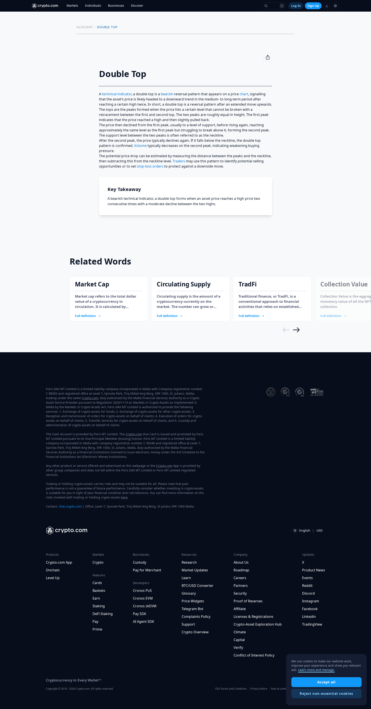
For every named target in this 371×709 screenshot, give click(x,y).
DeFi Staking (103, 614)
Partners (241, 585)
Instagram (310, 601)
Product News (313, 570)
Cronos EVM (143, 598)
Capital (239, 640)
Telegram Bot (192, 609)
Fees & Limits (279, 689)
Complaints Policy (196, 616)
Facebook (310, 609)
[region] (326, 680)
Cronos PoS (142, 590)
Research (189, 562)
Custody (139, 562)
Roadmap (241, 570)
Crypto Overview (195, 632)
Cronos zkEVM (145, 606)
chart (244, 94)
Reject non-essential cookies (326, 693)
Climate (240, 632)
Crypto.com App (59, 562)
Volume (140, 145)
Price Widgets (193, 601)
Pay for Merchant (147, 570)
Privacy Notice (258, 689)
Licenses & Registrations (253, 616)
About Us (241, 562)
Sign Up (313, 6)
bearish (167, 94)
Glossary (189, 593)
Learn (186, 578)
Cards (97, 583)
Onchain (53, 570)
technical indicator (116, 94)
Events (307, 578)
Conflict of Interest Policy (254, 655)
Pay (95, 621)
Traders (179, 161)
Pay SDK (139, 614)
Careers (240, 578)
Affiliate (240, 609)
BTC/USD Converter (197, 585)
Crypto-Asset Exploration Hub (258, 624)
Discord (308, 593)
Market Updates (195, 570)
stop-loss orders (150, 166)
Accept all (326, 682)
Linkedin (309, 616)
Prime (97, 629)
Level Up (53, 578)
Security (240, 593)
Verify (238, 647)
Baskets (99, 590)
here (124, 497)
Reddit (307, 585)
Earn (96, 598)
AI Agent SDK (143, 621)
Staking (99, 606)
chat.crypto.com (70, 506)
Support (188, 624)
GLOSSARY (84, 27)
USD (319, 530)
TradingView (312, 624)
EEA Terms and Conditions (231, 689)
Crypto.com (90, 398)
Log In (296, 6)
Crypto (98, 562)
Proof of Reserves (248, 601)
